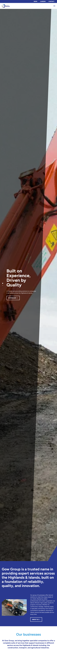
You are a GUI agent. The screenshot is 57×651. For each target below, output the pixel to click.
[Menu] (54, 6)
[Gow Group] (11, 6)
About (10, 296)
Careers (43, 1)
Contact (51, 1)
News (35, 1)
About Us (35, 619)
